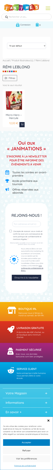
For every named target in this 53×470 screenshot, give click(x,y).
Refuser (26, 450)
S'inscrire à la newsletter (26, 277)
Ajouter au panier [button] (22, 124)
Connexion (25, 24)
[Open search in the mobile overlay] (26, 16)
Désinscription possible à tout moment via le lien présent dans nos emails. (26, 243)
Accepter (26, 442)
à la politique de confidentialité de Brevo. (32, 268)
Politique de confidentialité (25, 466)
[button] (48, 420)
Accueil (6, 60)
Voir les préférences (26, 458)
